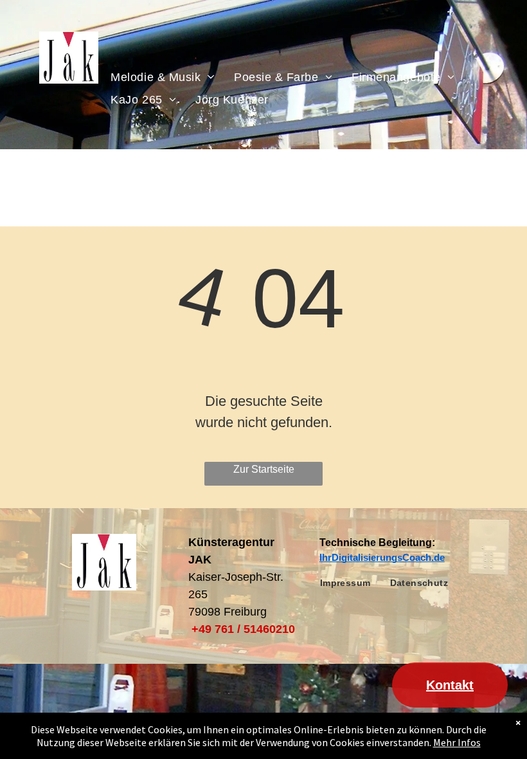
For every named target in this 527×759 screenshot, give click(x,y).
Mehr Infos (457, 742)
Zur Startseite (263, 469)
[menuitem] (162, 77)
